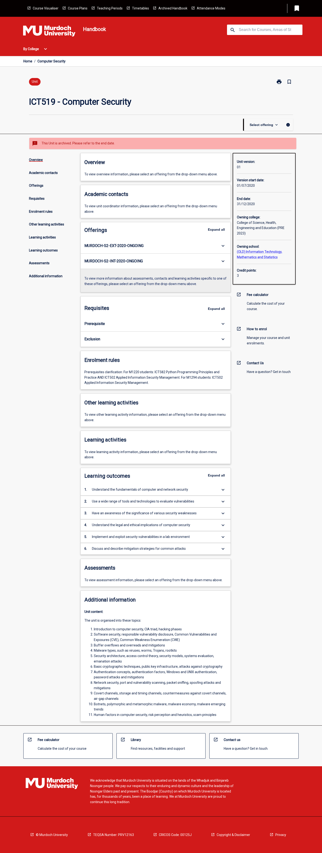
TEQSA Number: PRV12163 (113, 835)
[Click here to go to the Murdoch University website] (49, 32)
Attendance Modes (211, 8)
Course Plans (77, 8)
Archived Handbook (172, 8)
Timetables (140, 8)
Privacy (280, 835)
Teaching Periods (110, 8)
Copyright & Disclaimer (233, 835)
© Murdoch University (52, 835)
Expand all (216, 229)
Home (27, 61)
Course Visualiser (45, 8)
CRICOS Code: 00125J (175, 835)
